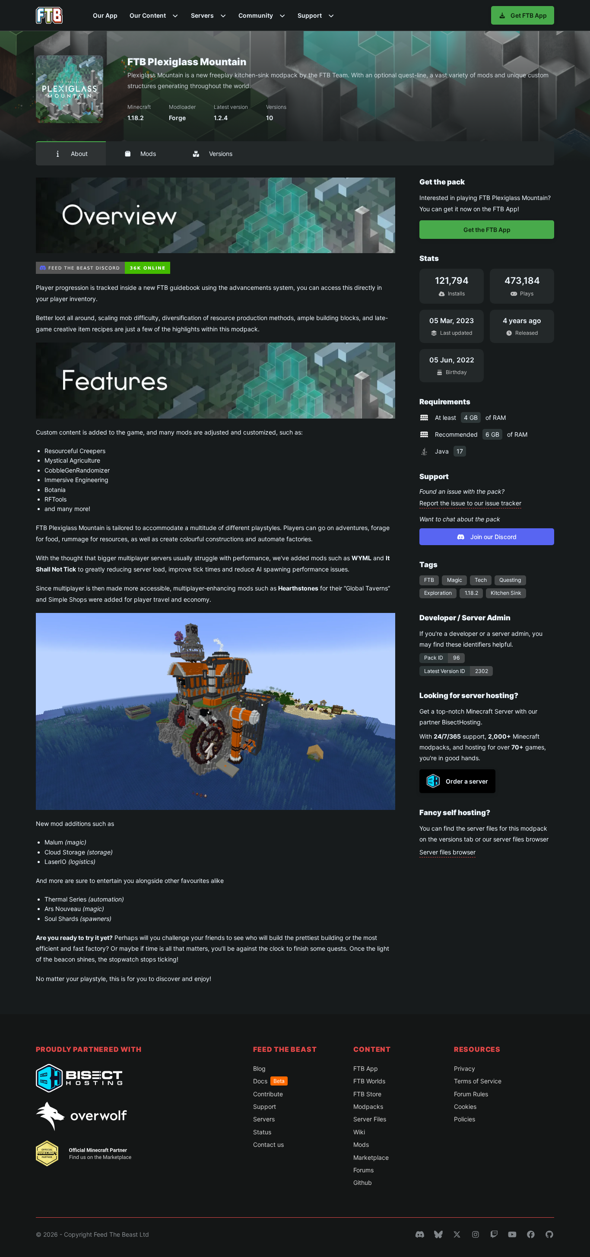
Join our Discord (493, 536)
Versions (220, 153)
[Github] (549, 1234)
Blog (259, 1068)
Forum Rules (471, 1094)
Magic (454, 580)
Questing (510, 580)
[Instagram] (475, 1234)
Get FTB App (529, 15)
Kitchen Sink (506, 593)
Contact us (268, 1144)
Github (362, 1182)
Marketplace (371, 1157)
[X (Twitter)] (457, 1234)
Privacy (464, 1068)
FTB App (365, 1068)
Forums (363, 1170)
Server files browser (447, 852)
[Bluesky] (438, 1234)
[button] (154, 15)
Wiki (359, 1132)
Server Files (369, 1119)
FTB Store (367, 1094)
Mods (148, 153)
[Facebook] (531, 1234)
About (79, 153)
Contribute (268, 1094)
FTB (429, 580)
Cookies (465, 1106)
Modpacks (368, 1106)
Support (264, 1106)
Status (262, 1132)
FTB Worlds (369, 1081)
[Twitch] (494, 1234)
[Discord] (420, 1234)
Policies (464, 1119)
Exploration (438, 593)
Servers (264, 1119)
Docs (269, 1081)
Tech (481, 580)
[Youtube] (512, 1234)
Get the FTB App (487, 229)
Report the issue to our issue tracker (470, 503)
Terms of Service (477, 1081)
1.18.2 (471, 593)
